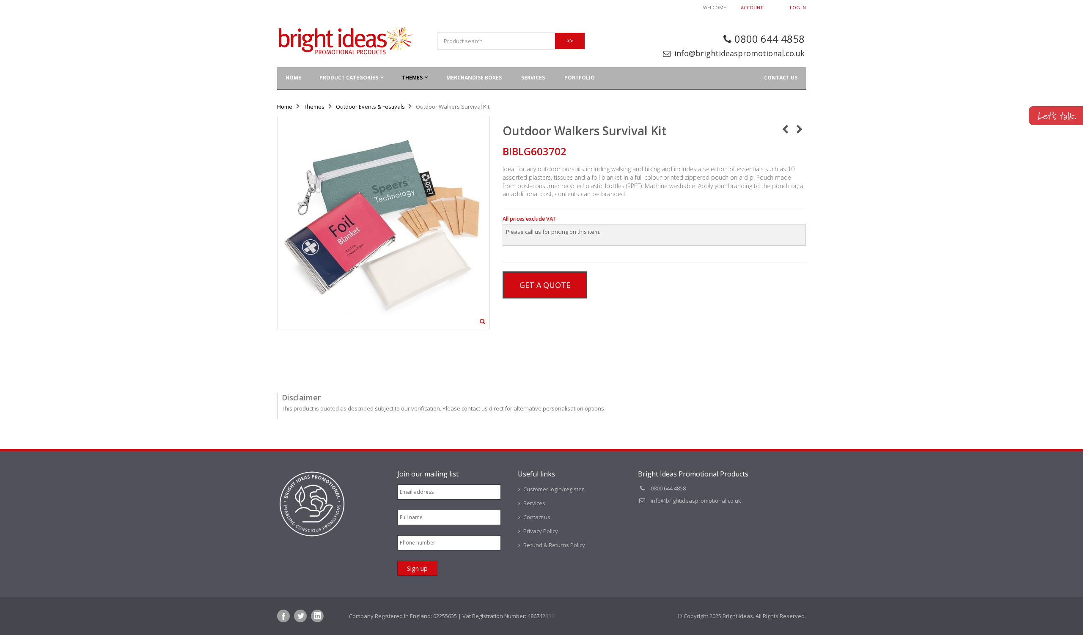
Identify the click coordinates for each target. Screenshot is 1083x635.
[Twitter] (300, 616)
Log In (798, 7)
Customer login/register (553, 489)
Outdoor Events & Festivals (370, 106)
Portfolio (579, 77)
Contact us (780, 77)
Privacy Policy (540, 531)
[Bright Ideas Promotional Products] (345, 41)
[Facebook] (283, 616)
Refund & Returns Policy (554, 545)
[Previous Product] (785, 129)
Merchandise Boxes (474, 77)
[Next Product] (799, 129)
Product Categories (348, 77)
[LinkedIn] (317, 616)
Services (533, 77)
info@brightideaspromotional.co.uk (739, 53)
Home (284, 106)
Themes (412, 77)
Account (752, 7)
